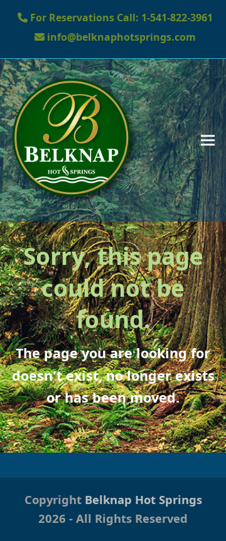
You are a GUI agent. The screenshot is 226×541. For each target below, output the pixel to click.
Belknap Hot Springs (143, 499)
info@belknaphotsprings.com (120, 37)
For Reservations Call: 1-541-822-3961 (121, 17)
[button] (208, 140)
